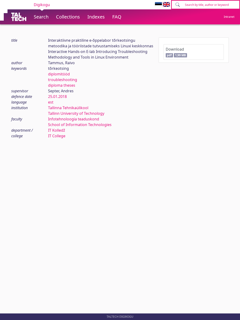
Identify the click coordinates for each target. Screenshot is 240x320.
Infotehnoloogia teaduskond (73, 119)
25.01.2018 (57, 96)
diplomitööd (59, 74)
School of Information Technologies (80, 124)
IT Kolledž (56, 130)
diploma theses (61, 85)
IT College (56, 135)
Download (176, 52)
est (50, 102)
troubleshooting (62, 79)
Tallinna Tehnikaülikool (68, 107)
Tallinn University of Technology (76, 113)
